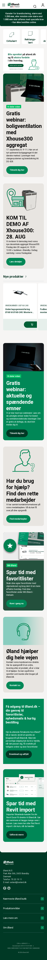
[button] (3, 5)
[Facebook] (4, 888)
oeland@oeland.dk (18, 882)
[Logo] (13, 5)
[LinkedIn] (8, 888)
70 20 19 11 (16, 879)
